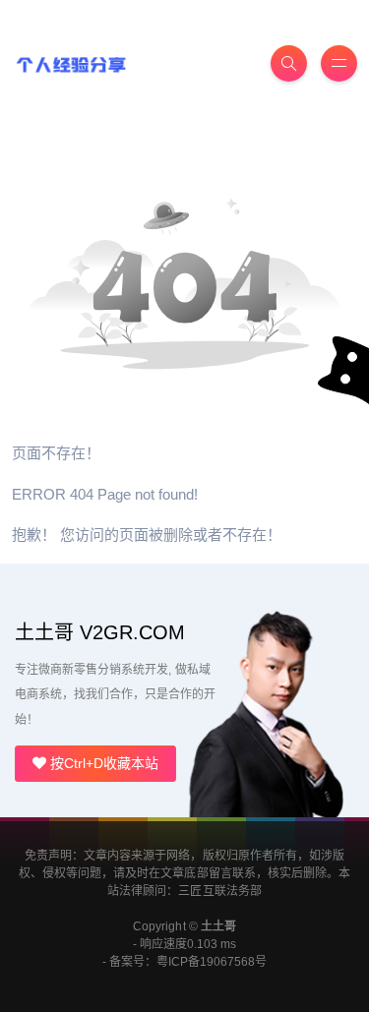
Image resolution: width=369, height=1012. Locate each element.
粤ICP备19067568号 (211, 962)
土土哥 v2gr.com (100, 632)
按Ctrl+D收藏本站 (102, 763)
